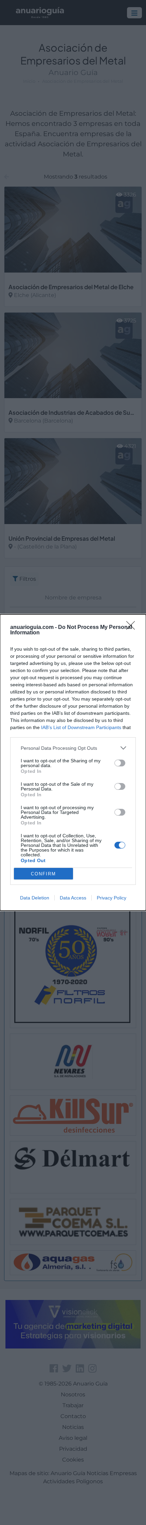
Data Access (73, 897)
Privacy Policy (111, 897)
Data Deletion (34, 897)
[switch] (119, 763)
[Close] (132, 627)
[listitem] (73, 747)
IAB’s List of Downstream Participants (81, 727)
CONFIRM (43, 873)
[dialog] (73, 762)
